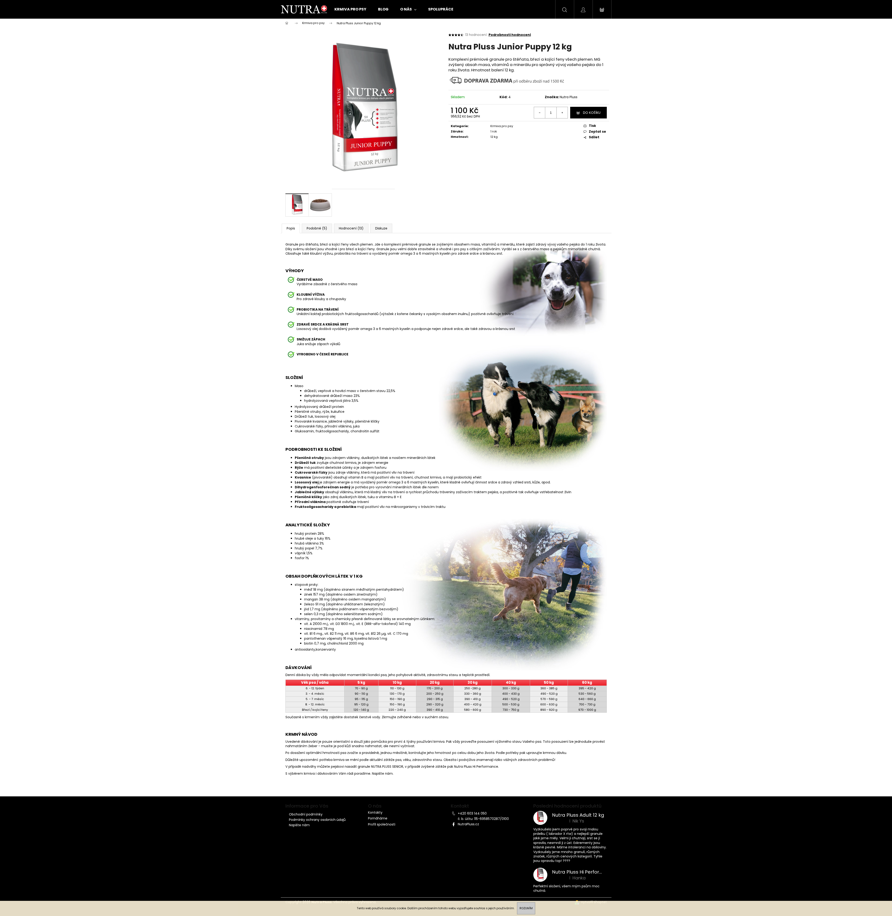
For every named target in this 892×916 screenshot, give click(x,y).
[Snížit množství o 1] (539, 112)
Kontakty (375, 812)
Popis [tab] (291, 228)
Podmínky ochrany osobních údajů (317, 819)
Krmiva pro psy (501, 126)
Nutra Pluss (568, 97)
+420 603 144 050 (472, 813)
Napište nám (382, 773)
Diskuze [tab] (381, 228)
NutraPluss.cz (468, 824)
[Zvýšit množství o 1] (562, 112)
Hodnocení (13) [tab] (351, 228)
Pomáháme (377, 818)
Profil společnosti (381, 824)
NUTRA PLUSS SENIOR (387, 766)
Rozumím (526, 908)
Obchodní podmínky (306, 814)
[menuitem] (349, 9)
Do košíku (591, 112)
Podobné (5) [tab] (317, 228)
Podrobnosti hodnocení (510, 35)
